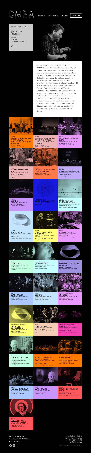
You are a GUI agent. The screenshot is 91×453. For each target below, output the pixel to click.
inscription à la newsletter (70, 445)
